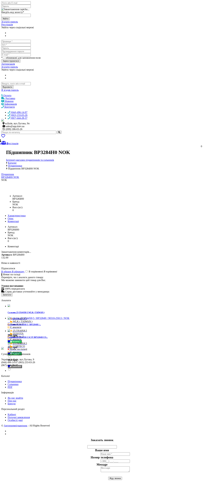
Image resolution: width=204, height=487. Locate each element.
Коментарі (13, 221)
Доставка (9, 98)
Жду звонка (115, 478)
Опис (11, 218)
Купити (16, 341)
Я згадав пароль (10, 90)
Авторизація (8, 64)
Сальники (13, 384)
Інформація (10, 104)
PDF (10, 387)
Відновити (7, 87)
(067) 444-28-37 (18, 118)
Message (102, 464)
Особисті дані (15, 420)
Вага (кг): (17, 207)
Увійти (5, 18)
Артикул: (17, 196)
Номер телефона (102, 457)
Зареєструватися (11, 61)
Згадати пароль (9, 21)
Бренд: (16, 201)
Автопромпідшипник (15, 425)
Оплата (7, 95)
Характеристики (17, 215)
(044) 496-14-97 (18, 112)
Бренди (12, 403)
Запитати (7, 295)
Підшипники (15, 381)
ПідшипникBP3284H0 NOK (10, 175)
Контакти (9, 107)
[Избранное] (3, 136)
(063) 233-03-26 (18, 115)
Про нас (12, 400)
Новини (9, 101)
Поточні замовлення (19, 417)
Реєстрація (7, 24)
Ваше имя (102, 450)
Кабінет (12, 414)
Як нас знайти (15, 398)
